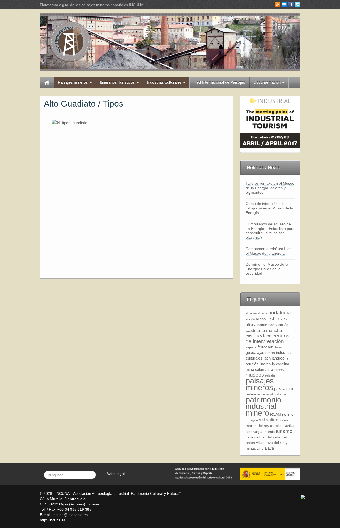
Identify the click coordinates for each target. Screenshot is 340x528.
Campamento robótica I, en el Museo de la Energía (269, 251)
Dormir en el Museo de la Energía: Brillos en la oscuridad (267, 269)
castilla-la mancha (264, 330)
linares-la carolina (274, 364)
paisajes (270, 375)
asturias (277, 318)
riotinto (288, 414)
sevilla (288, 425)
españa (251, 347)
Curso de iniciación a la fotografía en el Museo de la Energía (269, 208)
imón (271, 353)
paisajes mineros (260, 384)
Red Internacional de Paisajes (219, 82)
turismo (284, 431)
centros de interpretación (268, 338)
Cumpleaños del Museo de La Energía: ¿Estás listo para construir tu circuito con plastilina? (270, 230)
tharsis (269, 432)
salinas (273, 420)
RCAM (275, 414)
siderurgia (254, 432)
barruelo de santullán (272, 325)
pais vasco (283, 388)
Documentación (267, 82)
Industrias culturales (165, 82)
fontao (279, 347)
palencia (253, 394)
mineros (279, 369)
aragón (250, 319)
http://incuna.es (53, 520)
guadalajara (256, 352)
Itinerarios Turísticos (118, 82)
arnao (261, 319)
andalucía (279, 312)
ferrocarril (266, 347)
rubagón (252, 420)
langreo (278, 358)
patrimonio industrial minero (263, 406)
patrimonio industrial (273, 394)
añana (251, 324)
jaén (267, 358)
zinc (260, 448)
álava (269, 448)
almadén (251, 313)
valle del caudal (259, 437)
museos (255, 375)
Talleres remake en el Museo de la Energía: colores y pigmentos (270, 188)
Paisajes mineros (73, 82)
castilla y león (258, 336)
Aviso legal (116, 473)
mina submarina (259, 369)
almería (262, 313)
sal (262, 420)
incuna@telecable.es (70, 515)
